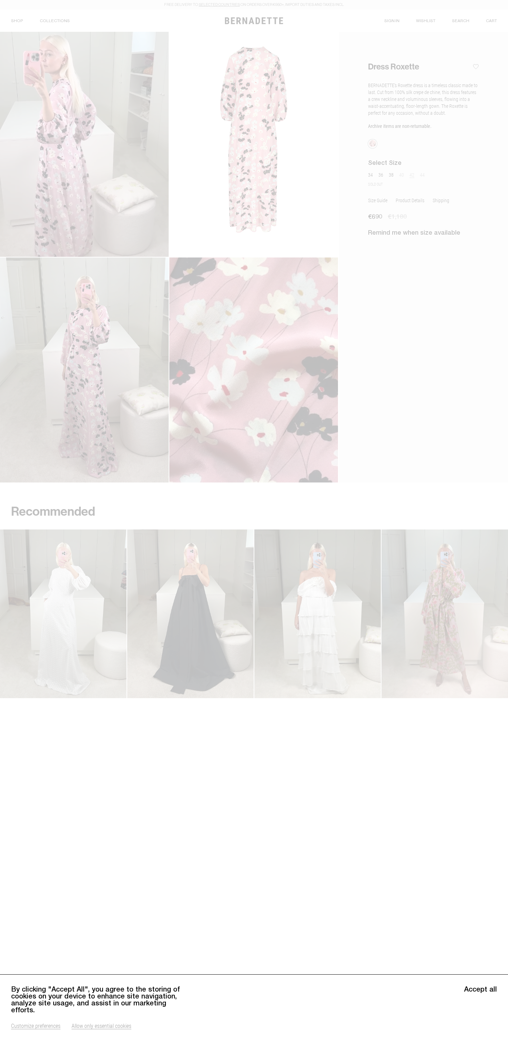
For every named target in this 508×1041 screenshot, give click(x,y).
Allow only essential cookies (101, 1025)
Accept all (480, 989)
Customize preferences (35, 1025)
